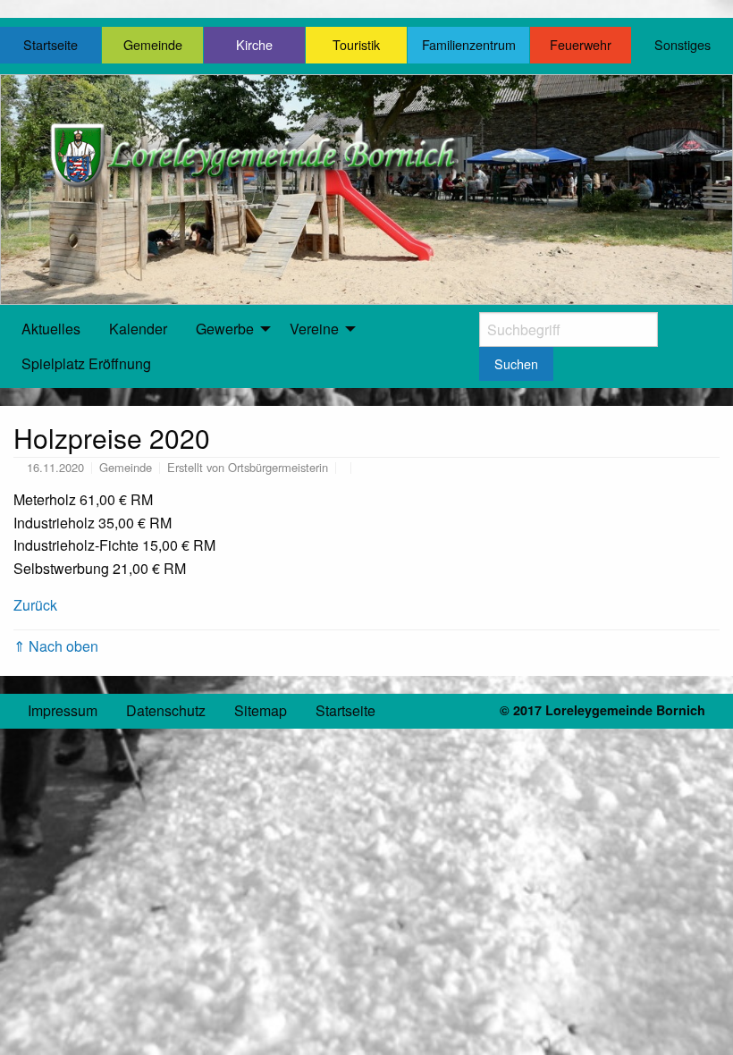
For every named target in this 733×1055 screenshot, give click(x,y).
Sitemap (260, 710)
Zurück (35, 605)
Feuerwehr (580, 44)
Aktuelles (50, 328)
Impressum (62, 710)
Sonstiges (682, 44)
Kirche (254, 44)
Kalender (138, 328)
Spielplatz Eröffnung (86, 363)
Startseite (50, 44)
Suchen (516, 363)
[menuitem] (51, 329)
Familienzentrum (469, 44)
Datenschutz (166, 710)
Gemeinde (152, 44)
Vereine (314, 328)
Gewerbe (225, 328)
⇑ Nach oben (55, 646)
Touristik (356, 44)
